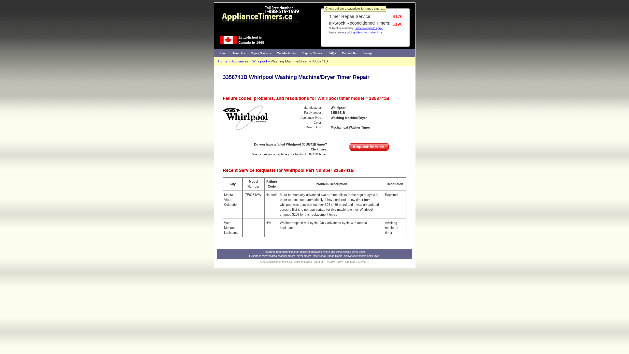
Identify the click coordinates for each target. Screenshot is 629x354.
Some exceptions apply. (369, 28)
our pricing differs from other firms (362, 32)
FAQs (332, 53)
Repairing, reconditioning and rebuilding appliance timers (296, 251)
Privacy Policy (334, 261)
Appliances (239, 61)
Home (222, 53)
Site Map (350, 261)
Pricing (367, 53)
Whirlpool (259, 61)
